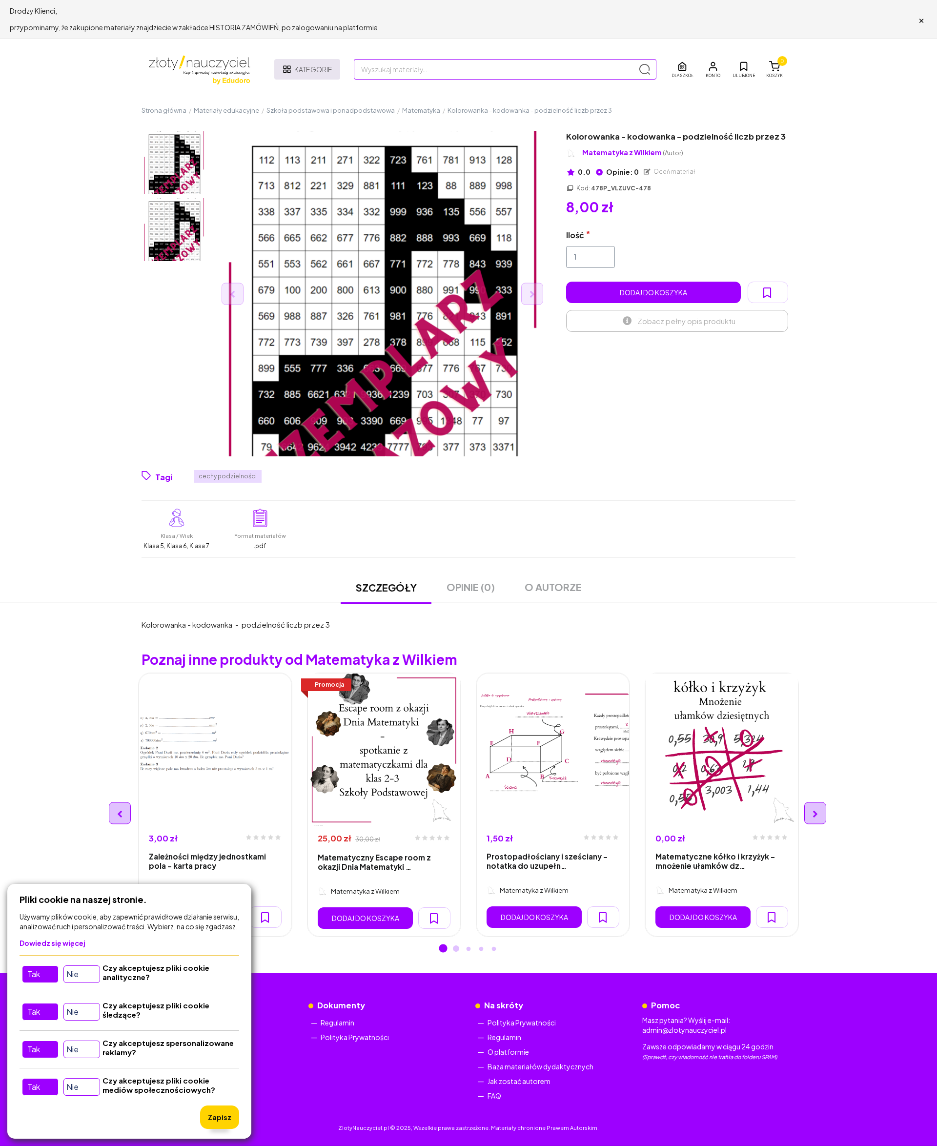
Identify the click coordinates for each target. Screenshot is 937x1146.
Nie (72, 974)
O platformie (508, 1051)
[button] (713, 69)
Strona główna (164, 110)
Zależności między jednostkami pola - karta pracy (207, 861)
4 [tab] (481, 949)
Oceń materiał (673, 171)
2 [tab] (456, 949)
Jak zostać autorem (519, 1081)
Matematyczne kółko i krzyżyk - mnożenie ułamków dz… (715, 861)
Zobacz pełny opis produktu (686, 321)
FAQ (494, 1095)
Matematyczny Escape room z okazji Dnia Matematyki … (374, 862)
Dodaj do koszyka (653, 292)
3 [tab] (468, 949)
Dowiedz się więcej (52, 943)
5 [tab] (494, 949)
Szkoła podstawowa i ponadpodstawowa (330, 110)
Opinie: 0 (622, 171)
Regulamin (337, 1022)
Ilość (575, 235)
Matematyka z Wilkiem (632, 152)
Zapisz (219, 1117)
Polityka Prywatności (355, 1037)
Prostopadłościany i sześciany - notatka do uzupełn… (547, 861)
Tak (33, 974)
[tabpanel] (215, 805)
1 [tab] (443, 949)
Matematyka (421, 110)
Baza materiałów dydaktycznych (540, 1066)
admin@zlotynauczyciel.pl (684, 1029)
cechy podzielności (228, 476)
